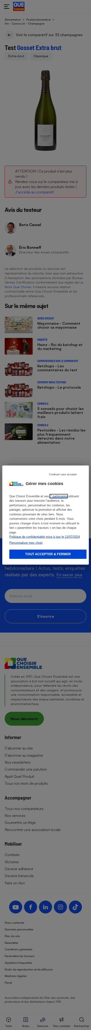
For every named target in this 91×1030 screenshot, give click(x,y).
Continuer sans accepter (63, 474)
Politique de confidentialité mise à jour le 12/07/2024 (44, 537)
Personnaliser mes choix (26, 542)
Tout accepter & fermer (48, 554)
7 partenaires (58, 496)
